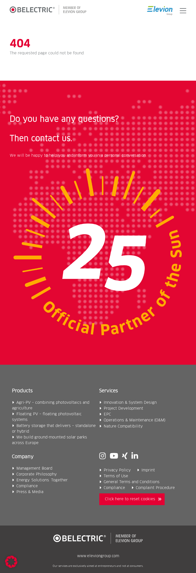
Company (23, 457)
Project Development (123, 408)
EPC (107, 414)
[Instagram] (102, 456)
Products (22, 391)
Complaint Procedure (155, 488)
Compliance (27, 486)
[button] (182, 10)
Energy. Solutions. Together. (42, 480)
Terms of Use (116, 476)
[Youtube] (114, 456)
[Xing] (125, 456)
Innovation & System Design (130, 403)
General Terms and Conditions (132, 482)
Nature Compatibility (123, 426)
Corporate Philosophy (36, 474)
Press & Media (29, 492)
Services (108, 391)
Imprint (148, 470)
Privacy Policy (117, 470)
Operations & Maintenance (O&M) (135, 420)
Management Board (34, 468)
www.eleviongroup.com (98, 556)
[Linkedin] (134, 456)
